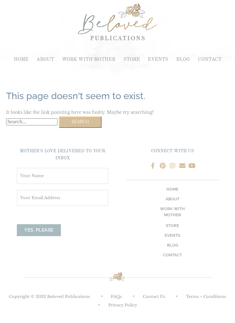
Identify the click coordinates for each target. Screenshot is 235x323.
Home (21, 59)
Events (158, 59)
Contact (210, 59)
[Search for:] (32, 121)
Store (131, 59)
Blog (183, 59)
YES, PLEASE (39, 230)
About (45, 59)
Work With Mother (88, 59)
